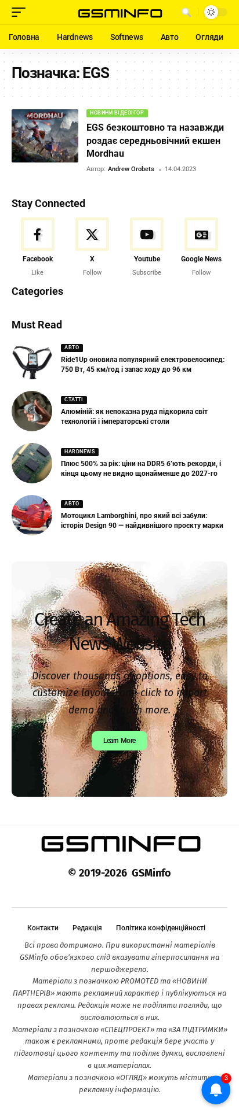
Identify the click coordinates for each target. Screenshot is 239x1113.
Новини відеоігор (117, 113)
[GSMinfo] (120, 12)
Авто (71, 347)
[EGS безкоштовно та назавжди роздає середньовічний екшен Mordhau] (45, 135)
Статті (73, 399)
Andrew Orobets (131, 169)
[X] (92, 247)
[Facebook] (37, 247)
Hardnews (79, 451)
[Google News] (201, 247)
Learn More (119, 741)
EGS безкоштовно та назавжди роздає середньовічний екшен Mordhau (155, 140)
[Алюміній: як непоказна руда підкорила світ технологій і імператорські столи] (32, 411)
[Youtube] (147, 247)
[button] (21, 12)
